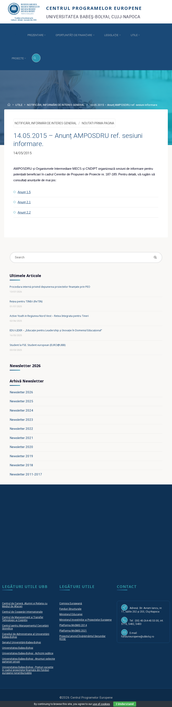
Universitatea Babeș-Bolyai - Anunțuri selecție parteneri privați (28, 660)
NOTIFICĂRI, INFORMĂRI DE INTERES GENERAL (56, 105)
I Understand (125, 704)
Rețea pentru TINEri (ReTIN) (26, 301)
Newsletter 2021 (21, 438)
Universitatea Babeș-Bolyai (17, 647)
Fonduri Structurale (70, 608)
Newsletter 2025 (21, 401)
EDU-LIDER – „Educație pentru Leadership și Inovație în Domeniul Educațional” (56, 330)
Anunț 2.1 (24, 202)
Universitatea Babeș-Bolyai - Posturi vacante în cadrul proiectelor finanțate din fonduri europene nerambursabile (27, 670)
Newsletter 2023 (21, 420)
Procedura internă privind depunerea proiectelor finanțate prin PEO (50, 287)
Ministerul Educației (70, 614)
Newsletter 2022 (21, 429)
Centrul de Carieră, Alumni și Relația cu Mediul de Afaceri (24, 605)
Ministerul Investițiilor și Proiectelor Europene (85, 619)
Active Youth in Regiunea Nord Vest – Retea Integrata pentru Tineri (49, 316)
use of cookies (101, 704)
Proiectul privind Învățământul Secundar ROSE (82, 638)
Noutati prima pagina (98, 123)
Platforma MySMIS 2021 (73, 630)
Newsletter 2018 (21, 465)
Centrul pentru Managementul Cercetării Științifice (25, 627)
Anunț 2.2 (24, 212)
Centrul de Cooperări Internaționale (22, 611)
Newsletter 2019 (21, 456)
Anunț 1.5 (24, 192)
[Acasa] (14, 35)
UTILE (18, 105)
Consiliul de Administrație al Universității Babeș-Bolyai (25, 635)
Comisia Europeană (70, 603)
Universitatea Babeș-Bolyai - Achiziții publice (27, 653)
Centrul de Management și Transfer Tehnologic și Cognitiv (22, 619)
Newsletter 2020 (21, 447)
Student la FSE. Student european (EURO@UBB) (37, 345)
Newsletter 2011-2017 (26, 474)
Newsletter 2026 (21, 392)
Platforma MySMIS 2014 (73, 625)
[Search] (36, 58)
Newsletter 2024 (21, 410)
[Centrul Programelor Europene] (23, 11)
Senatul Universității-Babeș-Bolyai (21, 642)
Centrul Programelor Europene (94, 8)
